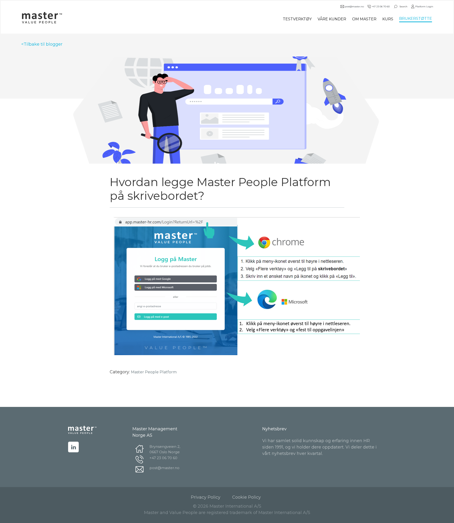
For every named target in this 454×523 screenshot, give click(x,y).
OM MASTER (364, 19)
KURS (387, 19)
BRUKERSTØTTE (415, 18)
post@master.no (354, 6)
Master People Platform (154, 372)
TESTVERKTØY (297, 19)
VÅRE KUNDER (332, 19)
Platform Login (424, 6)
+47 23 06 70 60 (381, 6)
